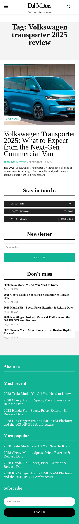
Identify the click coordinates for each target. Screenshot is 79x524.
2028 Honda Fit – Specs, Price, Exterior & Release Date (38, 307)
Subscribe (67, 219)
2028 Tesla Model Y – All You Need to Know (31, 285)
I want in (39, 257)
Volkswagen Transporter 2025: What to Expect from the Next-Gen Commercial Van (39, 144)
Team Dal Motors (15, 162)
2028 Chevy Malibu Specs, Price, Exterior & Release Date (37, 402)
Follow (68, 211)
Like (70, 203)
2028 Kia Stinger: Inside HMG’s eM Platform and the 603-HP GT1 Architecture (38, 422)
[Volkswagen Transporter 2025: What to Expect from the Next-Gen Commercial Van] (39, 94)
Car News (12, 119)
